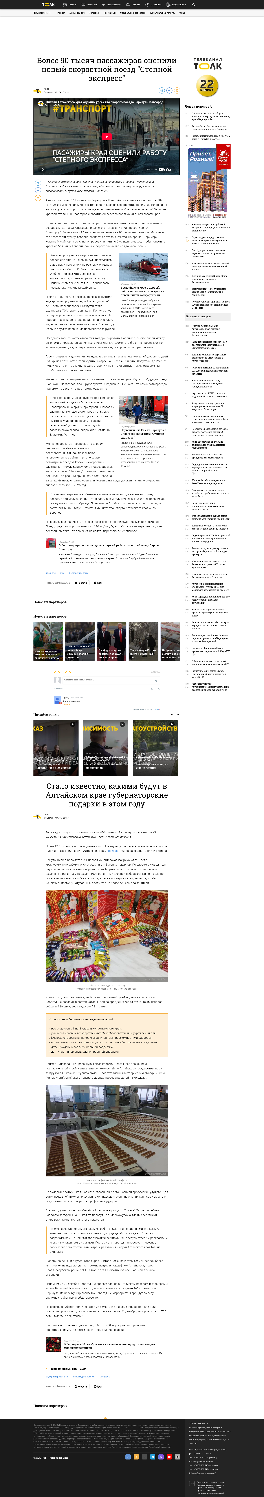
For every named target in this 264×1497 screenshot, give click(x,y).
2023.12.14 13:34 (77, 697)
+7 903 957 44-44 (201, 1457)
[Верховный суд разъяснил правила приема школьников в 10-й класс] (56, 748)
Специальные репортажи (133, 13)
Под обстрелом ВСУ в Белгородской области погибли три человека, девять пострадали (211, 538)
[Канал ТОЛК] (98, 582)
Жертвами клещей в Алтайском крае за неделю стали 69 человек (210, 527)
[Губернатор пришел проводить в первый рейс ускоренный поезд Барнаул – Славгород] (51, 552)
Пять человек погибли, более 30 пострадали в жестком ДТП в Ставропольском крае (209, 344)
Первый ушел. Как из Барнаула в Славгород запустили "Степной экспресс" (143, 433)
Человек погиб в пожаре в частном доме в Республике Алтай (211, 137)
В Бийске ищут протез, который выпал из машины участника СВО (210, 663)
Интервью (94, 13)
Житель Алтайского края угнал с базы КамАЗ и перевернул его (210, 482)
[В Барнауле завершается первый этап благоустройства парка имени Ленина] (155, 748)
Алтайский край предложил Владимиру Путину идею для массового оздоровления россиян (210, 586)
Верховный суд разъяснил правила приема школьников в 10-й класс (55, 764)
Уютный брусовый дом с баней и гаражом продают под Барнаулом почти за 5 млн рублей (210, 638)
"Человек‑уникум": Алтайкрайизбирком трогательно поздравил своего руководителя (210, 686)
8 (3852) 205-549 (201, 1469)
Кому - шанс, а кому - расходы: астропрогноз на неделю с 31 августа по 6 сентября (208, 406)
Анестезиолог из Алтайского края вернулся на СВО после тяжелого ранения (210, 625)
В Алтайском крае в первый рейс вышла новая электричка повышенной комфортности (142, 291)
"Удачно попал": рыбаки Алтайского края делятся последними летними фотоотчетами (206, 330)
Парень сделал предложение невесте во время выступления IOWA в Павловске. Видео (209, 240)
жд (62, 573)
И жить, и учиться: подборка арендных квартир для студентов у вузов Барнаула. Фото (211, 116)
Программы (110, 13)
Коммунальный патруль (162, 13)
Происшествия (114, 5)
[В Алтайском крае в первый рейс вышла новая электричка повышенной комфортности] (143, 267)
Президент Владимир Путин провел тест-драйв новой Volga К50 (211, 650)
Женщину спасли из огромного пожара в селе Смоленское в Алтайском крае (209, 357)
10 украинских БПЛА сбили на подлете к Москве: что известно (209, 395)
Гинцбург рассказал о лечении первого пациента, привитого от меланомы (209, 253)
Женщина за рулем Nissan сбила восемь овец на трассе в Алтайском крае (209, 279)
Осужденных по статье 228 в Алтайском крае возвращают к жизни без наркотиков (106, 762)
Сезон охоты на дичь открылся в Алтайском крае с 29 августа (209, 576)
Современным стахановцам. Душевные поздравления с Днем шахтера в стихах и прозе (210, 419)
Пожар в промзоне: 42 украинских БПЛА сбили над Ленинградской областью (210, 370)
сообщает (113, 851)
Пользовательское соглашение (210, 1485)
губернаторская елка (57, 1376)
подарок (105, 1376)
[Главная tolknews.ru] (48, 5)
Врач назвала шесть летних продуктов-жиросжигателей (207, 456)
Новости (72, 5)
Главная (61, 13)
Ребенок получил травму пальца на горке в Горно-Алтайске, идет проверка (210, 551)
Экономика (156, 5)
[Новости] (80, 582)
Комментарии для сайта (146, 709)
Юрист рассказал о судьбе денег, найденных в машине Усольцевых (211, 517)
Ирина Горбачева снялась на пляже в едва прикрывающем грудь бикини (208, 444)
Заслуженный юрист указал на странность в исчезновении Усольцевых (209, 291)
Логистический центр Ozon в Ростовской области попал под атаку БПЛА (209, 673)
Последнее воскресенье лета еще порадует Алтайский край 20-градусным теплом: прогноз (210, 431)
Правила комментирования (209, 1488)
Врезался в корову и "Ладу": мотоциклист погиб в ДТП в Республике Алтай (207, 383)
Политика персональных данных (211, 1482)
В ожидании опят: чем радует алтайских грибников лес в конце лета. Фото (210, 493)
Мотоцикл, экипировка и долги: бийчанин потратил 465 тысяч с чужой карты (209, 564)
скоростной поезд (78, 573)
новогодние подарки (84, 1376)
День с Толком (77, 13)
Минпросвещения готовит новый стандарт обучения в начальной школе (210, 266)
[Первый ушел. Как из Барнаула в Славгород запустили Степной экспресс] (143, 410)
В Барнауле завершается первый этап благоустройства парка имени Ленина (153, 762)
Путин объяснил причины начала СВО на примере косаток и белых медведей (211, 304)
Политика (136, 5)
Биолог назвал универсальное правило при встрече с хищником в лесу (210, 612)
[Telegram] (161, 90)
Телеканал (92, 5)
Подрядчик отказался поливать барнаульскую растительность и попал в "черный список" (210, 467)
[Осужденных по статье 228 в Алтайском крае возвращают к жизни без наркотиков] (105, 748)
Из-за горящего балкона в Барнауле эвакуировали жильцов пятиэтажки (211, 599)
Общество (48, 818)
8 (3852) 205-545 (201, 1465)
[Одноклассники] (177, 90)
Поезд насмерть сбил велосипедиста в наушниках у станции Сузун (209, 506)
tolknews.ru (202, 1423)
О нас (182, 13)
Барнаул (51, 573)
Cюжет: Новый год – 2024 (69, 1369)
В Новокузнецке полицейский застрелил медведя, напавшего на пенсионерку (211, 227)
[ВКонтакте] (169, 90)
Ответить (67, 704)
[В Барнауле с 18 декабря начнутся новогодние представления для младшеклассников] (53, 1349)
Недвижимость (179, 5)
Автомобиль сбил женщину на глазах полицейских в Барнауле (209, 128)
